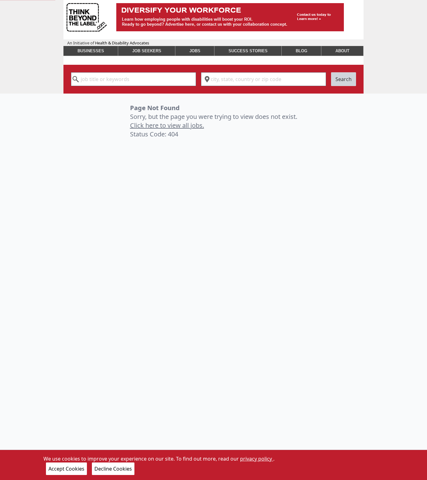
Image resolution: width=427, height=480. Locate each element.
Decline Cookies (113, 468)
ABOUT (342, 51)
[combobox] (133, 79)
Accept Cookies (66, 468)
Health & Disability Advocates (122, 43)
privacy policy (256, 458)
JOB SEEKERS (146, 51)
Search (343, 79)
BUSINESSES (91, 51)
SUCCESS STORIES (248, 51)
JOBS (194, 51)
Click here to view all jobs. (167, 125)
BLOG (301, 51)
